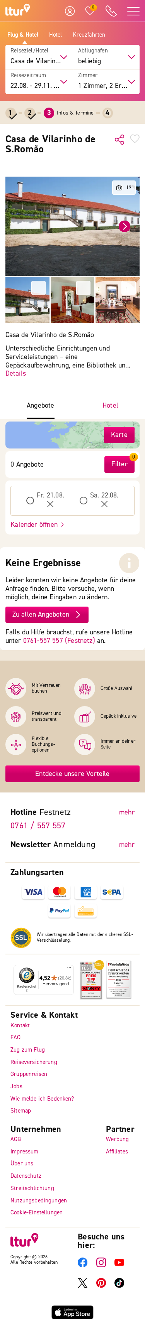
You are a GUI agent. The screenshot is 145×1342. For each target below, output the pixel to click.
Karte (119, 434)
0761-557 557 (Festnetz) (59, 640)
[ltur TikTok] (119, 1286)
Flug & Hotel (23, 35)
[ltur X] (82, 1286)
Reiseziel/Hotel (29, 50)
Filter (119, 464)
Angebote (40, 405)
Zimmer (87, 75)
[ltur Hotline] (111, 11)
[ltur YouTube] (119, 1265)
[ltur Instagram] (101, 1265)
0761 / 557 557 (37, 826)
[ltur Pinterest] (101, 1286)
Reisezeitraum (28, 75)
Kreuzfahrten (89, 35)
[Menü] (69, 969)
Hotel (55, 35)
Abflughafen (93, 50)
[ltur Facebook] (82, 1265)
